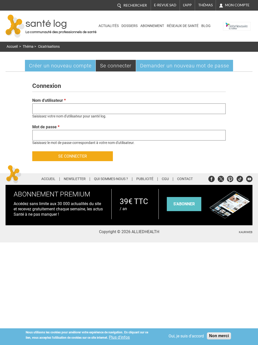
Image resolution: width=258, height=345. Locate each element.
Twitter (221, 178)
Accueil (12, 46)
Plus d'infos (119, 337)
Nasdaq (231, 22)
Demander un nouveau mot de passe (184, 66)
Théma (28, 46)
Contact (185, 179)
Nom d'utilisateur (49, 100)
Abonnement (152, 26)
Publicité (144, 179)
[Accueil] (15, 26)
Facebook (211, 178)
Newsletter (75, 179)
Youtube (249, 178)
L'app (187, 5)
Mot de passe (45, 127)
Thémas (205, 5)
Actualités (109, 26)
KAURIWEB (245, 232)
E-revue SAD (165, 5)
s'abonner (184, 204)
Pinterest (230, 178)
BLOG (206, 26)
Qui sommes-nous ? (111, 179)
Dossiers (129, 26)
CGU (165, 179)
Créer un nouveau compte (60, 66)
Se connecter (118, 67)
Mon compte (237, 5)
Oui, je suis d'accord (186, 336)
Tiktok (239, 178)
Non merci (219, 336)
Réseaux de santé (183, 26)
